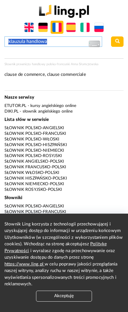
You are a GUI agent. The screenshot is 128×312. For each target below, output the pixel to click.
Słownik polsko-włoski (31, 139)
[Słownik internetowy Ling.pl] (64, 11)
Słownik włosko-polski (31, 173)
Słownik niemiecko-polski (34, 184)
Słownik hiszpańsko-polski (35, 178)
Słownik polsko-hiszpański (35, 145)
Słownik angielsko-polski (34, 161)
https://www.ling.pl (24, 264)
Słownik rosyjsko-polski (33, 190)
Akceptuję (64, 296)
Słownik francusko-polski (35, 167)
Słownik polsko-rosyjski (33, 156)
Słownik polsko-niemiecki (34, 150)
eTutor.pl (15, 106)
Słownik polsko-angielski (34, 128)
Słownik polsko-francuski (35, 134)
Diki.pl (11, 111)
